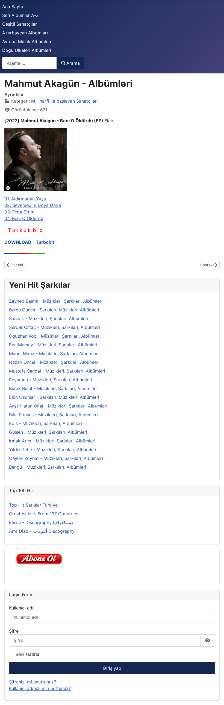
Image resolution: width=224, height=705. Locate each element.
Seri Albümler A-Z (20, 15)
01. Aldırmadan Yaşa (25, 198)
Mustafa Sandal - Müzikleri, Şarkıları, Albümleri (57, 371)
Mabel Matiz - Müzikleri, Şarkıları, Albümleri (54, 353)
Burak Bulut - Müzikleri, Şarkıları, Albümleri (53, 388)
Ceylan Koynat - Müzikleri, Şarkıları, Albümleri (56, 458)
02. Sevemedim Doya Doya (32, 205)
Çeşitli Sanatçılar (19, 24)
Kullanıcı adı (21, 608)
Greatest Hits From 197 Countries (43, 513)
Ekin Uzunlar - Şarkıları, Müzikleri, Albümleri (54, 397)
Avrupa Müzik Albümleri (26, 41)
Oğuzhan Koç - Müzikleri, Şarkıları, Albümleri (55, 336)
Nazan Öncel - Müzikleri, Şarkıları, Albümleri (54, 362)
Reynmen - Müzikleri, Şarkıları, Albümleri (50, 379)
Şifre (14, 631)
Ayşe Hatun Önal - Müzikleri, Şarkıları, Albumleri (58, 406)
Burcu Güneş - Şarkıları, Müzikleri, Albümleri (54, 310)
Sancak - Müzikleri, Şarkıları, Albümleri (48, 318)
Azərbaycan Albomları (25, 32)
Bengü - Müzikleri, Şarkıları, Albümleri (47, 467)
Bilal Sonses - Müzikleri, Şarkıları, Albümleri (53, 414)
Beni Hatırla (27, 654)
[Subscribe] (40, 558)
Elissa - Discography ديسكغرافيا (41, 522)
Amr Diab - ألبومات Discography (42, 531)
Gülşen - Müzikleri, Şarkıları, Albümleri (48, 432)
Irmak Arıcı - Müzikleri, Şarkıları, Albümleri (52, 441)
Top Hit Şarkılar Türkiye (33, 505)
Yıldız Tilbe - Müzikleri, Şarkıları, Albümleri (52, 449)
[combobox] (29, 63)
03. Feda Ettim (19, 212)
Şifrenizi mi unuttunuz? (32, 682)
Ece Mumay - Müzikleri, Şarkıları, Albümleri (53, 344)
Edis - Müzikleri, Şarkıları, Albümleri (45, 423)
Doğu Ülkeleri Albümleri (26, 50)
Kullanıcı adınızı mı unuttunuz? (40, 688)
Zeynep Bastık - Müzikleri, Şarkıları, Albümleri (55, 301)
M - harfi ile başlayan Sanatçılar (64, 101)
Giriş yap (112, 668)
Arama (73, 63)
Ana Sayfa (12, 6)
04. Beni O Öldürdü (23, 218)
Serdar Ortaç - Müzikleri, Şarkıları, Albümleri (54, 327)
